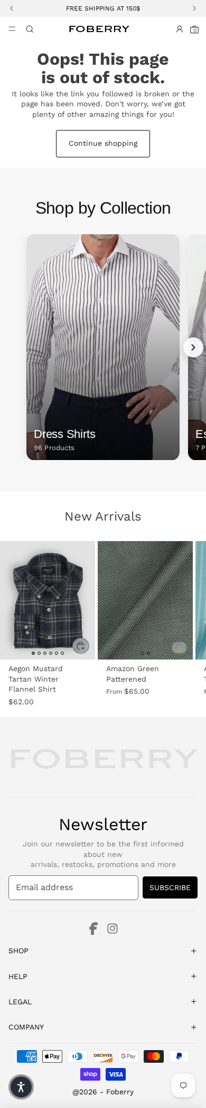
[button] (21, 1087)
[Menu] (12, 29)
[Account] (179, 29)
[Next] (193, 347)
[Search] (27, 29)
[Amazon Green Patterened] (179, 648)
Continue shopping (103, 143)
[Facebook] (93, 928)
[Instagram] (112, 928)
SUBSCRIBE (170, 887)
